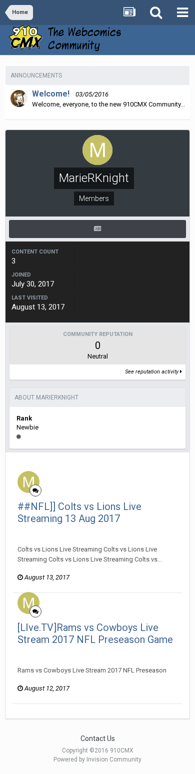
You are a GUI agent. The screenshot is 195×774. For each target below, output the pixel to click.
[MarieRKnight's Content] (97, 229)
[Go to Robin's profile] (19, 98)
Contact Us (97, 738)
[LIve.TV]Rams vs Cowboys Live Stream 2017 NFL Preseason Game (95, 634)
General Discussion (145, 532)
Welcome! (51, 93)
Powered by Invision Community (98, 759)
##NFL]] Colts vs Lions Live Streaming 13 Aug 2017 (80, 512)
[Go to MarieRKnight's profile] (29, 482)
